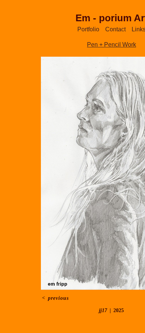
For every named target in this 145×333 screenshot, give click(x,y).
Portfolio (88, 29)
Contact (115, 29)
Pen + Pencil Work (111, 44)
